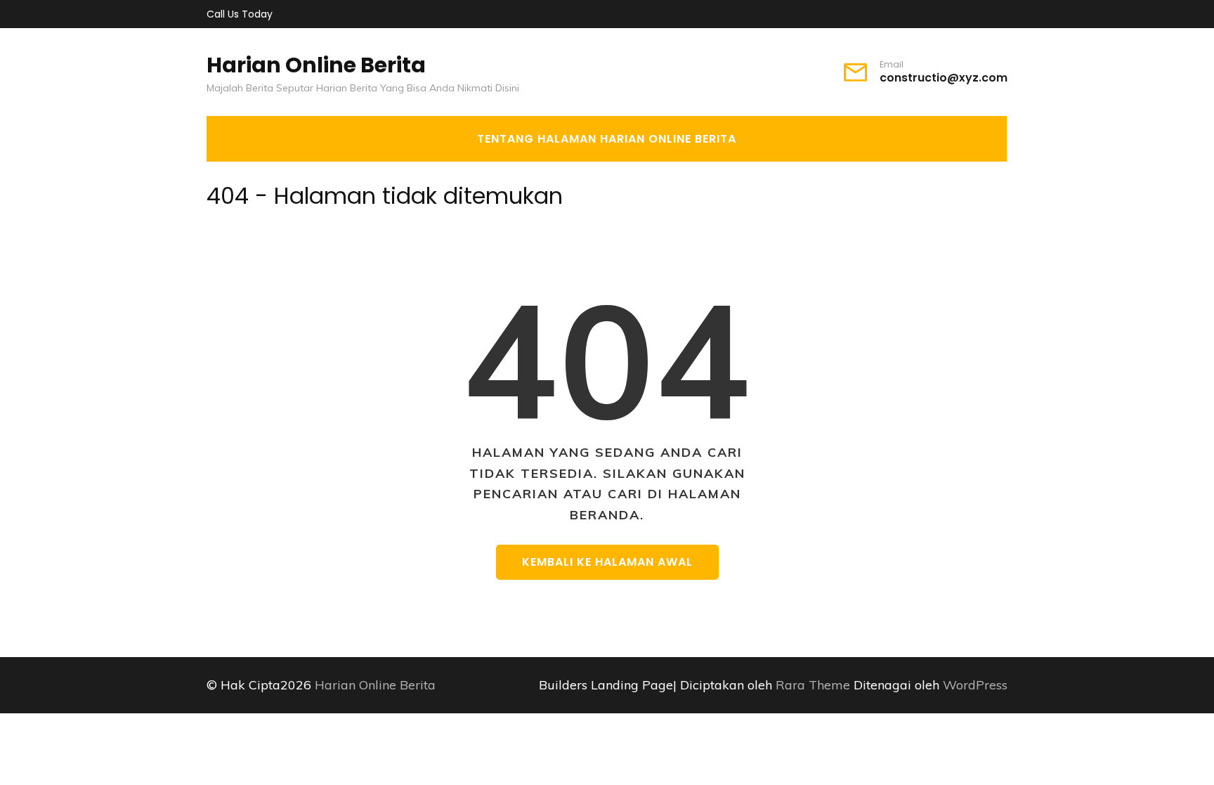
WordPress (975, 685)
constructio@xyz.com (943, 78)
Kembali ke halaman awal (607, 562)
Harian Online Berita (316, 65)
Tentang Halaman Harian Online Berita (606, 139)
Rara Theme (815, 685)
